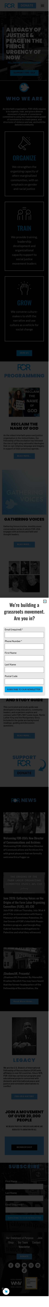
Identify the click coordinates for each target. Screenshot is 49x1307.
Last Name (10, 664)
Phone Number (13, 641)
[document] (24, 648)
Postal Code (11, 676)
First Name (10, 653)
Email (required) (14, 629)
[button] (45, 601)
